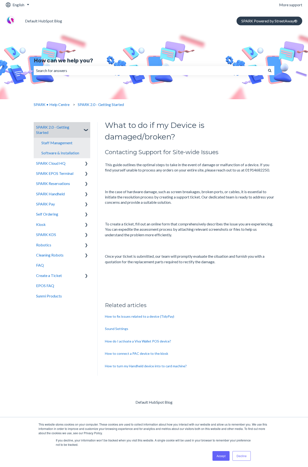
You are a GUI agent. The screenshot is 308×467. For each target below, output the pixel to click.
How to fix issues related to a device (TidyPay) (139, 316)
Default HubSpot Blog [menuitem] (154, 402)
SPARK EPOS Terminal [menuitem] (54, 173)
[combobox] (149, 70)
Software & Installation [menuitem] (60, 153)
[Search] (269, 70)
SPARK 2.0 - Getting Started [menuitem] (52, 130)
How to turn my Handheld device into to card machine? (146, 366)
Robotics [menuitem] (43, 245)
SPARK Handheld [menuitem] (50, 193)
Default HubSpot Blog (43, 21)
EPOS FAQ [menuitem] (45, 285)
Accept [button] (221, 456)
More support (290, 4)
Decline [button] (242, 456)
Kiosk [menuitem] (41, 224)
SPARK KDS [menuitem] (46, 234)
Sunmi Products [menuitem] (49, 296)
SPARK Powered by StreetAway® (269, 21)
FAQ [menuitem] (40, 265)
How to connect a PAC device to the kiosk (136, 353)
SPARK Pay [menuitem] (45, 204)
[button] (86, 127)
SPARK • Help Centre (52, 104)
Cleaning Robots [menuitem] (50, 255)
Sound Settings (116, 329)
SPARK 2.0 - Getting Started (101, 104)
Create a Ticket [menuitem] (49, 275)
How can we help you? (63, 60)
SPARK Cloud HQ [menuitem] (50, 163)
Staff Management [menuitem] (56, 142)
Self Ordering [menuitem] (47, 214)
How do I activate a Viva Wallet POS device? (138, 341)
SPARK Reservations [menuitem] (53, 183)
